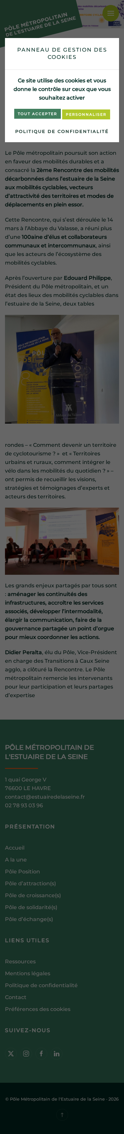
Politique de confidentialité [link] (62, 131)
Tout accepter (37, 113)
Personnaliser (86, 114)
